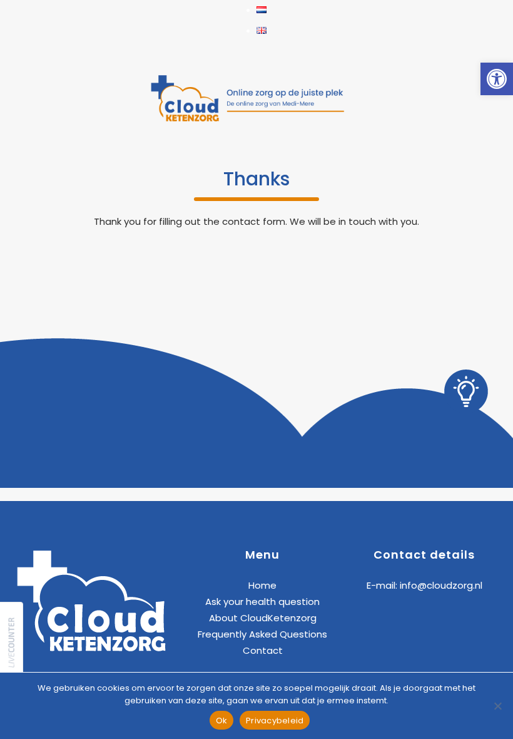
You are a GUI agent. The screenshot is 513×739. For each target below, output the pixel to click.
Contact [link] (263, 650)
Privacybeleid (274, 720)
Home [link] (262, 585)
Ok (222, 720)
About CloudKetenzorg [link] (263, 617)
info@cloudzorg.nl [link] (441, 585)
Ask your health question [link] (262, 601)
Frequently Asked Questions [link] (262, 634)
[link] (496, 79)
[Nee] (497, 706)
